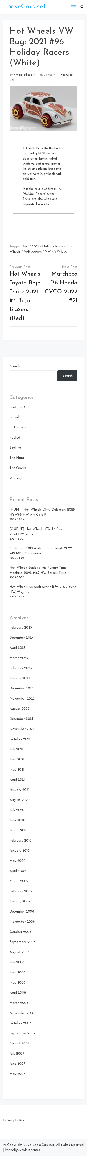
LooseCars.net (24, 6)
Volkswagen (33, 251)
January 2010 (20, 851)
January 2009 (20, 901)
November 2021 (22, 729)
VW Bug (60, 251)
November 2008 (22, 922)
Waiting (16, 478)
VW (48, 251)
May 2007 (17, 1074)
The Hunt (17, 458)
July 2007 (17, 1053)
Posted (15, 437)
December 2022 (22, 688)
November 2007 (22, 1013)
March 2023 (19, 658)
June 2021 (17, 759)
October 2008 (20, 932)
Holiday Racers (53, 246)
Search (15, 366)
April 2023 (18, 648)
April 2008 (18, 993)
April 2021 (17, 780)
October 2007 (20, 1023)
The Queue (18, 468)
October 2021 (20, 739)
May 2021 (17, 769)
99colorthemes (29, 1150)
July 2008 (17, 962)
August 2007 (19, 1043)
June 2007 (17, 1064)
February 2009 (21, 891)
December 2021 (21, 719)
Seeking (15, 448)
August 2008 (20, 952)
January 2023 (20, 678)
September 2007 (22, 1033)
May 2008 (17, 982)
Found (14, 417)
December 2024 (22, 637)
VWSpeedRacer (24, 75)
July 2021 (16, 749)
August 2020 (20, 800)
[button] (82, 6)
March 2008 (19, 1003)
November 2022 (22, 698)
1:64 (26, 246)
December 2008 (22, 911)
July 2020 (17, 810)
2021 (35, 246)
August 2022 (19, 709)
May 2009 (17, 861)
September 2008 (22, 942)
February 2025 (21, 627)
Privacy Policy (13, 1120)
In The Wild (18, 427)
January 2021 (19, 790)
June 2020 (17, 820)
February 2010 (20, 840)
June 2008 (17, 972)
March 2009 (19, 881)
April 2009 (18, 871)
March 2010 (18, 830)
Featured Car (20, 407)
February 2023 (21, 668)
